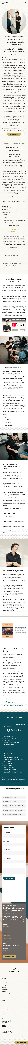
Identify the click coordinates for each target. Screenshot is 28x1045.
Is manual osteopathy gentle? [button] (10, 801)
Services (11, 36)
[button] (25, 2)
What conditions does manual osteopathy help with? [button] (14, 806)
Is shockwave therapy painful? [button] (11, 255)
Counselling (4, 991)
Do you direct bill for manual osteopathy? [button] (13, 814)
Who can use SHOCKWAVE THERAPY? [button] (11, 231)
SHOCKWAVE (14, 156)
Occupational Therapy (6, 993)
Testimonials (4, 1007)
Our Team (3, 1004)
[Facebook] (3, 1025)
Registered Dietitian (5, 989)
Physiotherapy (4, 981)
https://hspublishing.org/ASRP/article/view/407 (14, 705)
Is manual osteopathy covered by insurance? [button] (13, 810)
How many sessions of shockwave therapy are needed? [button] (11, 264)
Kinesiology (4, 987)
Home (6, 36)
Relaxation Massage (5, 994)
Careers (3, 1005)
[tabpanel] (14, 213)
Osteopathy (4, 996)
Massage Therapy (5, 985)
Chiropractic (4, 983)
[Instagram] (5, 1025)
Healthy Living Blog (5, 1009)
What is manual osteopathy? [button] (10, 797)
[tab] (7, 143)
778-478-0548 (4, 1022)
